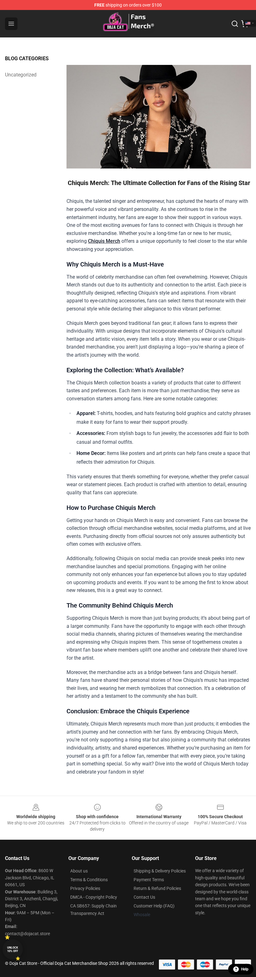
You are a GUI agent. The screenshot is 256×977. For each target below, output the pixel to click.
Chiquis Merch (104, 241)
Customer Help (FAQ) (154, 905)
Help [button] (245, 969)
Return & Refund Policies (157, 888)
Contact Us (144, 897)
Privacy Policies (85, 888)
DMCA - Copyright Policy (93, 897)
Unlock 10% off (12, 949)
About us (79, 870)
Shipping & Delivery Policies (160, 870)
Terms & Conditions (89, 879)
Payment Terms (149, 879)
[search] (235, 23)
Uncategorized (21, 75)
